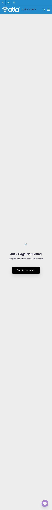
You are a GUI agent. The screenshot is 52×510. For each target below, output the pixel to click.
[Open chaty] (45, 503)
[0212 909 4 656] (3, 2)
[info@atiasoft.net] (10, 3)
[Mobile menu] (48, 9)
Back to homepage (26, 270)
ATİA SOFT (29, 9)
